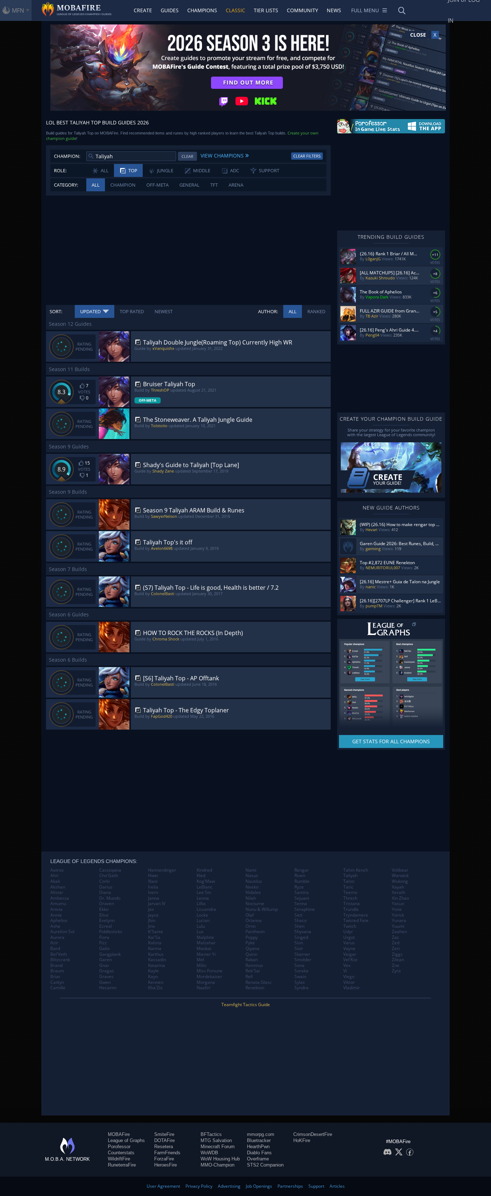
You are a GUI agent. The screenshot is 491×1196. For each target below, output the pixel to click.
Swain (300, 977)
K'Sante (155, 932)
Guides (170, 10)
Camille (57, 988)
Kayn (153, 977)
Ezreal (105, 926)
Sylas (299, 982)
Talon (348, 881)
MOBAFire (119, 1134)
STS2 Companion (265, 1165)
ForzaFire (164, 1158)
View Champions (225, 155)
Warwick (400, 875)
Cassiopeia (110, 870)
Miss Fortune (209, 971)
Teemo (350, 892)
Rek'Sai (253, 971)
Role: (60, 170)
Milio (201, 965)
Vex (346, 965)
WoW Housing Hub (220, 1158)
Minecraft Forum (218, 1146)
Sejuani (301, 898)
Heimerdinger (162, 870)
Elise (104, 915)
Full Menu (365, 10)
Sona (299, 965)
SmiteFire (164, 1134)
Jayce (153, 915)
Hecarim (107, 988)
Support (316, 1186)
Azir (54, 943)
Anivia (56, 909)
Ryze (299, 887)
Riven (299, 875)
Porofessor (119, 1146)
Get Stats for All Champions (391, 741)
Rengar (301, 870)
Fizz (103, 943)
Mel (200, 960)
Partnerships (290, 1186)
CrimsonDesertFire (312, 1134)
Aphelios (59, 920)
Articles (337, 1186)
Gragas (106, 971)
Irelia (153, 887)
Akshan (57, 887)
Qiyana (253, 948)
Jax (151, 909)
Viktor (349, 982)
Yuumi (398, 926)
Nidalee (253, 892)
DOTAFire (164, 1140)
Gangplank (110, 954)
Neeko (252, 887)
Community (302, 10)
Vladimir (351, 988)
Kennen (155, 982)
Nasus (252, 875)
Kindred (204, 870)
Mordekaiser (209, 977)
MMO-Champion (217, 1165)
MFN (18, 10)
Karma (154, 948)
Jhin (151, 920)
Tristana (351, 904)
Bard (55, 948)
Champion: (67, 156)
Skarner (302, 954)
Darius (106, 887)
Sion (298, 943)
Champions (202, 10)
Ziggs (397, 954)
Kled (201, 875)
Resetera (163, 1146)
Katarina (156, 965)
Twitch (349, 926)
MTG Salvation (216, 1140)
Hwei (153, 875)
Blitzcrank (60, 960)
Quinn (251, 954)
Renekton (255, 988)
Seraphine (304, 909)
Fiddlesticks (110, 932)
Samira (301, 892)
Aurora (57, 937)
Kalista (154, 943)
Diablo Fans (259, 1152)
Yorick (398, 915)
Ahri (54, 875)
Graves (106, 977)
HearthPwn (258, 1146)
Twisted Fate (355, 920)
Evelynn (107, 920)
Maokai (204, 948)
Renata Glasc (259, 982)
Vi (345, 971)
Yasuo (398, 904)
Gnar (104, 965)
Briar (55, 977)
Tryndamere (355, 915)
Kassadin (157, 960)
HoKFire (301, 1140)
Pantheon (255, 932)
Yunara (399, 920)
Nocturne (255, 904)
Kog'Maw (206, 881)
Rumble (301, 881)
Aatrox (57, 870)
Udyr (348, 932)
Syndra (301, 988)
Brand (56, 965)
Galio (104, 948)
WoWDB (209, 1152)
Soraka (301, 971)
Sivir (298, 948)
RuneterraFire (122, 1165)
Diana (105, 892)
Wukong (400, 881)
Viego (348, 977)
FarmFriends (167, 1152)
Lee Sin (204, 892)
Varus (349, 943)
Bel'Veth (58, 954)
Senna (300, 904)
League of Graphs (126, 1140)
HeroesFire (165, 1165)
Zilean (398, 960)
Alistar (56, 892)
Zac (395, 937)
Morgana (206, 982)
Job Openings (259, 1186)
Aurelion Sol (62, 932)
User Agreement (163, 1186)
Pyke (250, 943)
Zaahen (399, 932)
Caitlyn (57, 982)
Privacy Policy (198, 1186)
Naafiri (203, 988)
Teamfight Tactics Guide (245, 1004)
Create (143, 10)
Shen (299, 926)
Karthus (156, 954)
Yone (397, 909)
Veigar (349, 954)
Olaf (250, 915)
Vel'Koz (350, 960)
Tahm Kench (355, 870)
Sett (298, 915)
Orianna (254, 920)
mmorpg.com (260, 1134)
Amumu (58, 904)
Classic (235, 10)
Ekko (104, 909)
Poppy (252, 937)
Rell (249, 977)
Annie (56, 915)
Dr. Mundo (109, 898)
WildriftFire (119, 1158)
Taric (348, 887)
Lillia (201, 904)
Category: (66, 185)
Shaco (300, 920)
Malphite (205, 937)
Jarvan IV (156, 904)
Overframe (258, 1158)
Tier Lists (266, 10)
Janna (153, 898)
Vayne (349, 948)
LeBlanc (204, 887)
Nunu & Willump (262, 909)
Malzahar (206, 943)
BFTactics (211, 1134)
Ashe (55, 926)
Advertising (229, 1186)
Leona (203, 898)
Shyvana (302, 932)
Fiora (104, 937)
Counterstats (121, 1152)
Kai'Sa (154, 937)
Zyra (396, 971)
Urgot (349, 937)
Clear (187, 156)
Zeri (396, 948)
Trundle (351, 909)
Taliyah (350, 875)
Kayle (153, 971)
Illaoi (152, 881)
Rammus (254, 965)
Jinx (151, 926)
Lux (200, 932)
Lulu (201, 926)
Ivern (153, 892)
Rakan (252, 960)
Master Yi (206, 954)
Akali (55, 881)
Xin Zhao (400, 898)
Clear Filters (307, 156)
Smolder (302, 960)
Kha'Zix (155, 988)
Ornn (251, 926)
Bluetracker (259, 1140)
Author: (268, 311)
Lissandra (206, 909)
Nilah (251, 898)
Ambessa (59, 898)
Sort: (56, 311)
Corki (104, 881)
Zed (395, 943)
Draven (106, 904)
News (334, 10)
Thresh (350, 898)
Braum (57, 971)
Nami (251, 870)
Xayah (398, 887)
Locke (202, 915)
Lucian (203, 920)
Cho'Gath (108, 875)
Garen (105, 960)
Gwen (105, 982)
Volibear (400, 870)
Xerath (398, 892)
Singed (301, 937)
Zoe (395, 965)
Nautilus (254, 881)
